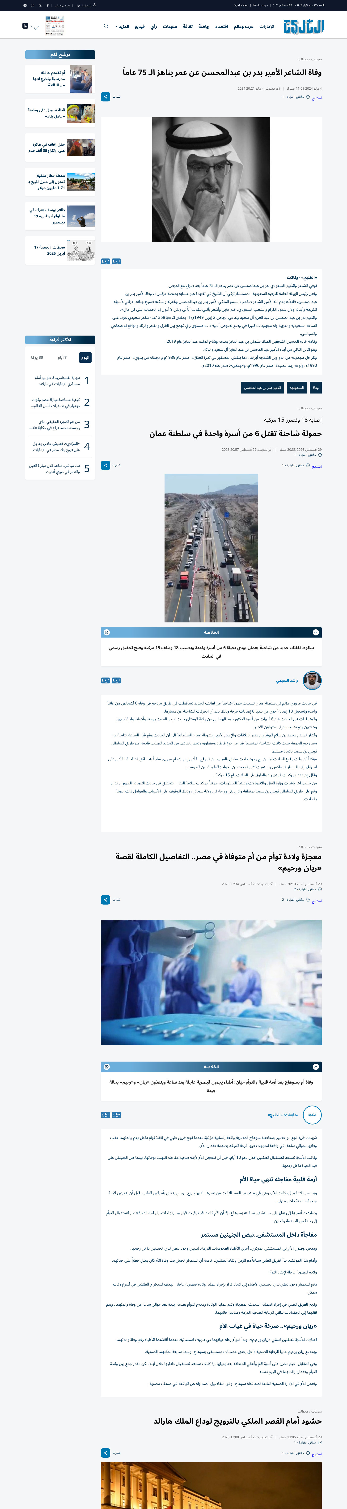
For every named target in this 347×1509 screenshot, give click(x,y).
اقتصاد (221, 26)
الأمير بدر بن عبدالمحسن (262, 388)
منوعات (170, 26)
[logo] (304, 27)
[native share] (105, 96)
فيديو (140, 26)
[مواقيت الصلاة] (25, 27)
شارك (116, 97)
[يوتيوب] (25, 5)
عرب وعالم (244, 26)
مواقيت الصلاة (260, 5)
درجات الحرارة (241, 5)
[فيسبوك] (47, 5)
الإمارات (266, 26)
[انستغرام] (32, 5)
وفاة (316, 388)
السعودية (297, 388)
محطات (303, 59)
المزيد (124, 26)
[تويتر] (40, 5)
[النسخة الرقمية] (55, 27)
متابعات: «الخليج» (283, 1115)
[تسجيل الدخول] (94, 5)
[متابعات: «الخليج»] (312, 1115)
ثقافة (188, 26)
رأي (154, 26)
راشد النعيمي (287, 680)
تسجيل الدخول (83, 5)
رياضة (204, 26)
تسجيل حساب (62, 5)
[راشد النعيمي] (312, 680)
